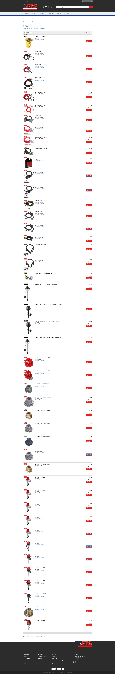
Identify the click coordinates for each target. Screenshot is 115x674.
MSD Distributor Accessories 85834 (43, 450)
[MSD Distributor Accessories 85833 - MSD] (25, 436)
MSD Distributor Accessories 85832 (43, 423)
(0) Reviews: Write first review (39, 386)
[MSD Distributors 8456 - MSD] (25, 580)
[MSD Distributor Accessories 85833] (28, 441)
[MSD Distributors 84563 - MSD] (25, 593)
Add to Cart (89, 375)
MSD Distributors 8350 (40, 477)
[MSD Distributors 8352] (28, 494)
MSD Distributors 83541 (40, 529)
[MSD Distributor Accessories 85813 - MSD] (25, 396)
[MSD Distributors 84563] (28, 598)
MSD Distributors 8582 (40, 620)
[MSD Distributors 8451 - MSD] (25, 541)
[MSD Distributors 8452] (28, 559)
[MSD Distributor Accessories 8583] (28, 415)
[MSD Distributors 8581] (28, 612)
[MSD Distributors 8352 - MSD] (25, 489)
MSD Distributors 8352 (40, 490)
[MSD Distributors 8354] (28, 520)
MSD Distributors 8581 (40, 606)
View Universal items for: (34, 636)
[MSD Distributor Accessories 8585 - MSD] (25, 463)
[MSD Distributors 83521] (28, 507)
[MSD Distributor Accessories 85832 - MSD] (25, 423)
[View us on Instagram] (75, 662)
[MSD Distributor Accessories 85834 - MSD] (25, 449)
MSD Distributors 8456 (40, 580)
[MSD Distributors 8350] (28, 482)
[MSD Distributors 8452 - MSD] (25, 554)
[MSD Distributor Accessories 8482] (28, 375)
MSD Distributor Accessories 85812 (43, 383)
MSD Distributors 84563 (40, 593)
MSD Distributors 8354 (40, 516)
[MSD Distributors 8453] (28, 572)
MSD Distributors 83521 (40, 503)
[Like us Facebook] (73, 662)
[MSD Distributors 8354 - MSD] (25, 515)
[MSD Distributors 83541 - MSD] (25, 528)
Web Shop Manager (69, 672)
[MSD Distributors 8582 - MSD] (25, 620)
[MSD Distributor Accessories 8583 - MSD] (25, 410)
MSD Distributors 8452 (40, 555)
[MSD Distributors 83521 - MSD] (25, 502)
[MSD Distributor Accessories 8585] (28, 469)
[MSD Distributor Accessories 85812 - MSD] (25, 383)
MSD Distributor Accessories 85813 (43, 397)
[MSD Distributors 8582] (28, 625)
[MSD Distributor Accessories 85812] (28, 388)
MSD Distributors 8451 (40, 542)
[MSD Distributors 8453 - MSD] (25, 567)
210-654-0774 (76, 654)
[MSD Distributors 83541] (28, 533)
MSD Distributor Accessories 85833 (43, 436)
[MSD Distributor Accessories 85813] (28, 402)
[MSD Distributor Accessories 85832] (28, 428)
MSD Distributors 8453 (40, 568)
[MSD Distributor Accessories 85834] (28, 455)
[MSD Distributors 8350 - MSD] (25, 476)
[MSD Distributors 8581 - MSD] (25, 606)
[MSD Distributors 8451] (28, 546)
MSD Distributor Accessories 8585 (42, 464)
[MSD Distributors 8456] (28, 585)
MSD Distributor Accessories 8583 (42, 410)
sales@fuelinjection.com (78, 657)
